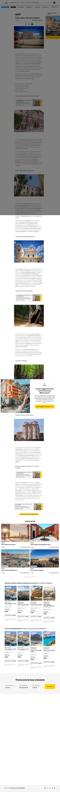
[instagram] (45, 788)
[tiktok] (52, 788)
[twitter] (47, 788)
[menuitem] (11, 686)
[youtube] (54, 788)
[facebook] (50, 788)
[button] (57, 789)
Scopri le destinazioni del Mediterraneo (29, 514)
